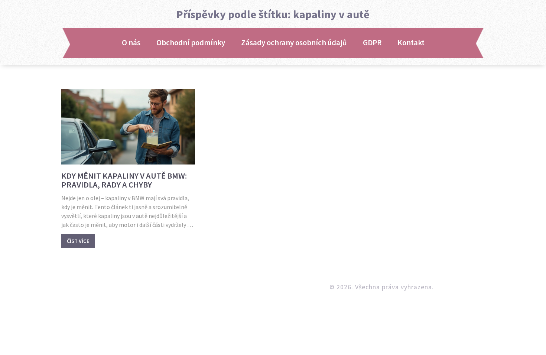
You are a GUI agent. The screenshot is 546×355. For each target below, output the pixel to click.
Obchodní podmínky (190, 43)
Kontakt (411, 43)
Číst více (78, 241)
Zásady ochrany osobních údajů (294, 43)
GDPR (372, 43)
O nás (131, 43)
